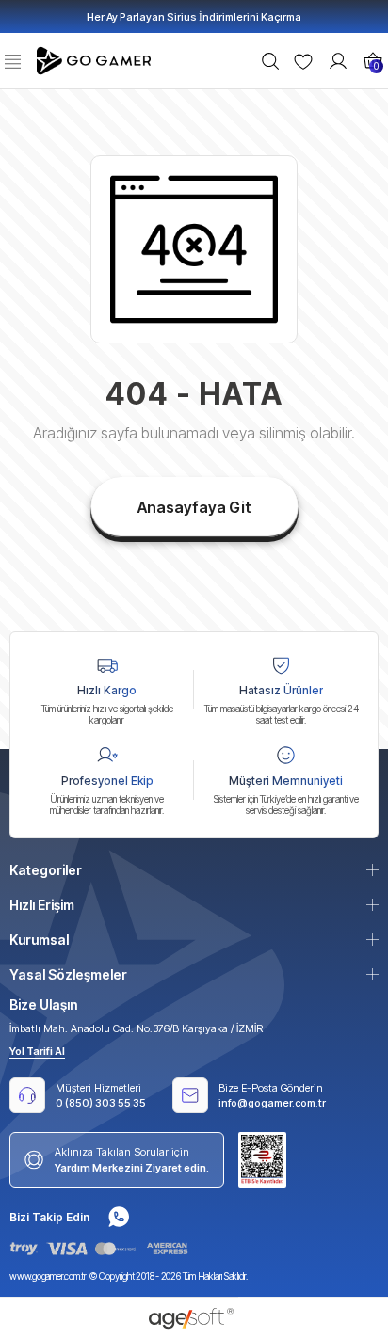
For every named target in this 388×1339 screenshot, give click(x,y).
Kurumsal (39, 940)
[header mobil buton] (96, 59)
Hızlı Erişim (41, 905)
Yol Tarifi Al (37, 1051)
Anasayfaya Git (194, 507)
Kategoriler (45, 870)
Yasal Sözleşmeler (68, 974)
